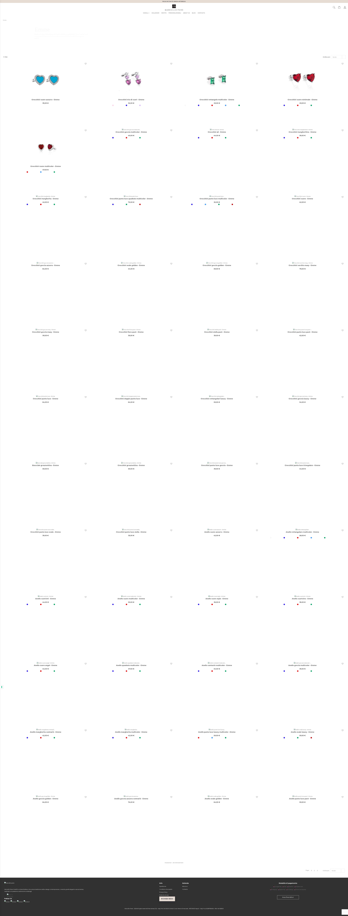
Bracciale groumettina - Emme (45, 465)
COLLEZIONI (155, 13)
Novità (339, 57)
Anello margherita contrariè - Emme (45, 732)
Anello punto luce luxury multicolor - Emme (216, 732)
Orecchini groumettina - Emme (131, 465)
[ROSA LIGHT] (117, 105)
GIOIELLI (146, 13)
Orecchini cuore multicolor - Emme (45, 166)
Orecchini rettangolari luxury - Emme (217, 399)
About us (184, 886)
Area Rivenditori (288, 897)
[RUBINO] (144, 204)
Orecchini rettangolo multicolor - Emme (217, 100)
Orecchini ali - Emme (217, 132)
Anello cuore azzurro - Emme (216, 532)
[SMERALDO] (244, 105)
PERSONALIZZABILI (175, 13)
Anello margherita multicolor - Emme (131, 732)
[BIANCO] (190, 105)
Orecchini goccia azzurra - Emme (45, 265)
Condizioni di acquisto (165, 889)
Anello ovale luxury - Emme (302, 732)
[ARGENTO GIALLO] (52, 471)
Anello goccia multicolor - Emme (302, 665)
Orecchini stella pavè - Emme (217, 332)
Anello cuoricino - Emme (302, 599)
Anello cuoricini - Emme (45, 599)
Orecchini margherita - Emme (46, 199)
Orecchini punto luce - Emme (45, 399)
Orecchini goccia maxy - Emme (45, 332)
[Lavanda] (144, 105)
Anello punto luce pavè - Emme (302, 799)
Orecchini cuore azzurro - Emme (46, 100)
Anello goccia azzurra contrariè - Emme (131, 799)
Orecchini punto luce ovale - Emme (45, 532)
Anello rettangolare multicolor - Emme (302, 532)
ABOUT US (186, 13)
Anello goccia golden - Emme (45, 799)
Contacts (185, 889)
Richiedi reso (167, 899)
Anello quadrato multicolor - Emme (131, 665)
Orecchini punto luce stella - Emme (131, 532)
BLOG (194, 13)
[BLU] (131, 105)
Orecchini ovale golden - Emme (131, 265)
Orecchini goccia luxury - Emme (302, 399)
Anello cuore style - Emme (217, 599)
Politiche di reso (164, 895)
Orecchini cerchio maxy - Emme (302, 265)
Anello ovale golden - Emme (217, 799)
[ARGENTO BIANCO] (39, 471)
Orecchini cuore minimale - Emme (302, 100)
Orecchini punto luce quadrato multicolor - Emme (131, 199)
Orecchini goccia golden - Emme (217, 265)
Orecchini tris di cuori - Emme (131, 100)
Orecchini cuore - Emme (302, 199)
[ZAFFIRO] (230, 105)
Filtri (6, 57)
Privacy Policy (163, 892)
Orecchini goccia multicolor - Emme (131, 132)
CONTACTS (201, 13)
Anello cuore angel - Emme (45, 665)
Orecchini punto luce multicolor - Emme (217, 199)
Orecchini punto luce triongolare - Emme (302, 465)
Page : (307, 870)
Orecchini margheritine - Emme (302, 132)
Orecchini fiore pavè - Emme (131, 332)
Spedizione (162, 886)
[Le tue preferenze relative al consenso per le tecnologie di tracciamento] (1, 687)
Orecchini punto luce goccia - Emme (217, 465)
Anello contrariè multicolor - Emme (217, 665)
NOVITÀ (163, 13)
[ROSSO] (217, 105)
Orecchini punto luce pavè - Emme (302, 332)
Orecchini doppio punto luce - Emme (131, 399)
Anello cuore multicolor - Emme (131, 599)
